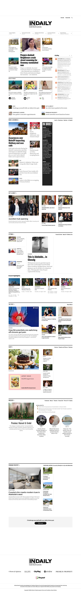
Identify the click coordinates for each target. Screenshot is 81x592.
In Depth (70, 120)
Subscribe (67, 17)
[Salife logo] (27, 571)
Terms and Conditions (46, 590)
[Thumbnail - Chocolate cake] (25, 359)
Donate (62, 17)
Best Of (65, 234)
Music (51, 400)
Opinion (65, 120)
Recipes (70, 347)
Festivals (47, 400)
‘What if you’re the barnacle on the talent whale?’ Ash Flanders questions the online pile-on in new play (55, 409)
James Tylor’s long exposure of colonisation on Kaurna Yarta (52, 406)
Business (60, 120)
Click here (40, 523)
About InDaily (54, 590)
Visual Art (60, 400)
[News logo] (15, 571)
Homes (56, 347)
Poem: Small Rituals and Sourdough (47, 412)
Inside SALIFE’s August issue (28, 387)
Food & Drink (59, 234)
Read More (69, 304)
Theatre (56, 400)
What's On (69, 234)
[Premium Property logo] (64, 571)
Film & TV (66, 400)
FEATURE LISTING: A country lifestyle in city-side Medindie (57, 465)
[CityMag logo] (37, 571)
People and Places (63, 347)
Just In (56, 120)
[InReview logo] (48, 571)
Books (70, 400)
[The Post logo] (40, 578)
